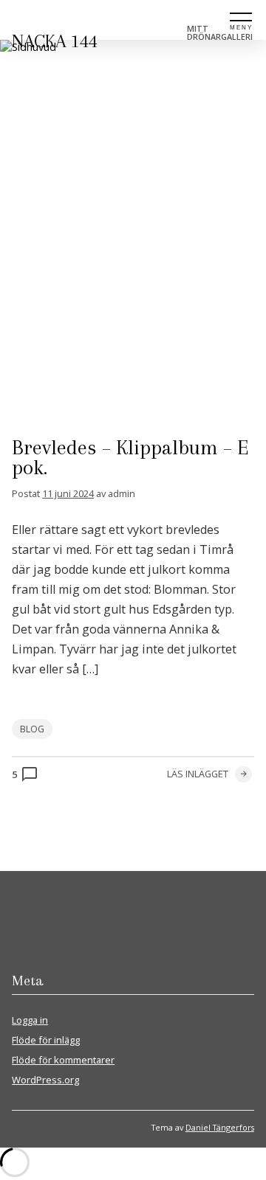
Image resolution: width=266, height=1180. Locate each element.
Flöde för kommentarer (63, 1059)
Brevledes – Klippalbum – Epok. (130, 457)
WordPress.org (45, 1079)
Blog (32, 729)
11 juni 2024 (68, 493)
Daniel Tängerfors (219, 1127)
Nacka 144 (55, 41)
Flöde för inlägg (46, 1040)
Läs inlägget (197, 774)
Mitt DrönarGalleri (220, 32)
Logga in (30, 1020)
